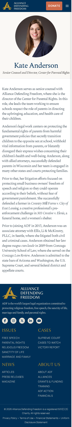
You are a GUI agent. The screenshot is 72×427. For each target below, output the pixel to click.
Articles (8, 372)
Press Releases (13, 377)
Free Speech (11, 338)
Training (44, 386)
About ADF (45, 372)
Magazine (8, 381)
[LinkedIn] (30, 320)
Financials (45, 395)
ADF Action (45, 391)
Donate (54, 6)
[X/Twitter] (22, 320)
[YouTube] (39, 320)
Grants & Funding (50, 381)
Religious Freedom (15, 347)
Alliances (45, 377)
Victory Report (49, 347)
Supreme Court (49, 338)
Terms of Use (26, 418)
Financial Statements (47, 418)
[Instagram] (13, 320)
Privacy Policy (10, 418)
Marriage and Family (16, 357)
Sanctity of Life (13, 352)
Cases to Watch (49, 342)
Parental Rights (13, 342)
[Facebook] (5, 320)
